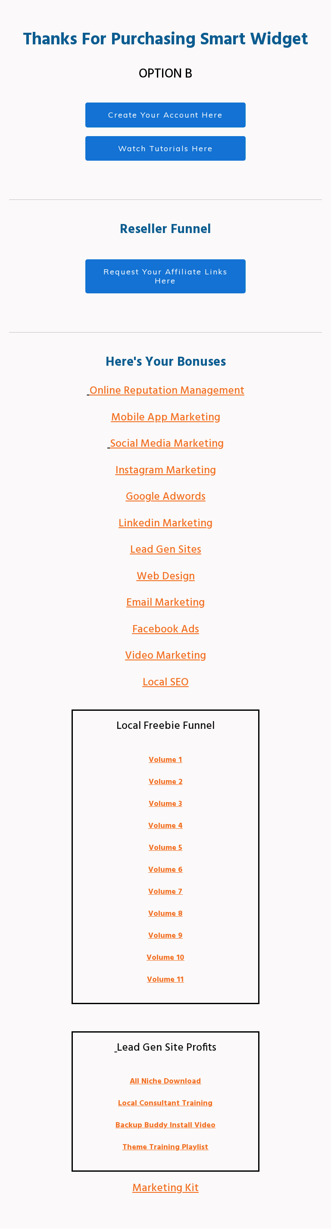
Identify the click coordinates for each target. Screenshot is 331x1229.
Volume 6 (165, 870)
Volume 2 (165, 782)
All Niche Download (165, 1081)
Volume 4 (165, 826)
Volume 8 (165, 914)
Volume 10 (165, 958)
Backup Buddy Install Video (165, 1125)
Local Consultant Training (165, 1103)
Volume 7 (165, 892)
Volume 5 (165, 848)
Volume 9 (165, 936)
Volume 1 (165, 760)
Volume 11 (165, 980)
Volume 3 (165, 804)
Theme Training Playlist (165, 1147)
